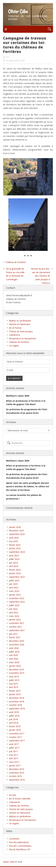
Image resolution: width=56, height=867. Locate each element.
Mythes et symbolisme (20, 816)
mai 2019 (13, 683)
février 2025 (14, 544)
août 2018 (14, 712)
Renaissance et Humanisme (22, 338)
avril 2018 (13, 722)
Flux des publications (19, 842)
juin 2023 (13, 583)
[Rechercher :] (28, 443)
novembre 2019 (16, 672)
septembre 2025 (17, 534)
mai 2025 (13, 541)
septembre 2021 (17, 630)
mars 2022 (14, 616)
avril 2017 (13, 758)
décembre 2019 (16, 669)
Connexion (14, 838)
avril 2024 (13, 566)
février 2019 (14, 690)
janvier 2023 (15, 594)
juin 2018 (13, 719)
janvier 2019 (15, 694)
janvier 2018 (15, 729)
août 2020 (14, 648)
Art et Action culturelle (19, 798)
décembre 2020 (16, 640)
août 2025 (14, 537)
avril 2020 (13, 658)
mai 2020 (13, 655)
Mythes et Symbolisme (20, 320)
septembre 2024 (17, 551)
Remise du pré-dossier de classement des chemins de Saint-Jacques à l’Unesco (40, 275)
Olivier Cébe (18, 11)
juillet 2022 (14, 605)
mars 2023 (14, 591)
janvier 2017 (15, 765)
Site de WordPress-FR (19, 849)
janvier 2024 (15, 573)
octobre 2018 (15, 705)
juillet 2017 (14, 747)
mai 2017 (13, 754)
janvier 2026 (15, 527)
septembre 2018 (17, 708)
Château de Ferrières (16, 262)
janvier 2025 (15, 548)
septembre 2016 (17, 779)
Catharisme (14, 334)
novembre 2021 (16, 623)
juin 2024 (13, 562)
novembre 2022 (16, 598)
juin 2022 (13, 608)
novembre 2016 (16, 772)
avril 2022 (13, 612)
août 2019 (14, 676)
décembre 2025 (16, 530)
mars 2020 (14, 662)
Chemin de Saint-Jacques (21, 331)
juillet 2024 (14, 559)
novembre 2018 (16, 701)
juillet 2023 (14, 580)
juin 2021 (13, 633)
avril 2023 (13, 587)
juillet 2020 (14, 651)
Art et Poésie (15, 327)
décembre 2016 (16, 769)
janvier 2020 (15, 665)
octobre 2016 (15, 776)
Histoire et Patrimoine (19, 324)
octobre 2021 (15, 626)
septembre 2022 (17, 601)
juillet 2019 (14, 680)
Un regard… (14, 345)
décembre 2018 (16, 697)
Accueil (12, 795)
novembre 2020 (16, 644)
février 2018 (14, 726)
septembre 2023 (17, 576)
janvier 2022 (15, 619)
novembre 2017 (16, 733)
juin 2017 (13, 751)
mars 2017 (14, 761)
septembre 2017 (17, 740)
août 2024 (14, 555)
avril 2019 (13, 687)
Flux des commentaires (20, 845)
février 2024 (14, 569)
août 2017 (14, 744)
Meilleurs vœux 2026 (17, 395)
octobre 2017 (15, 737)
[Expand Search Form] (49, 29)
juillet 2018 (14, 715)
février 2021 (14, 637)
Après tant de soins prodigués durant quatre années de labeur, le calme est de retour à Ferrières (27, 487)
